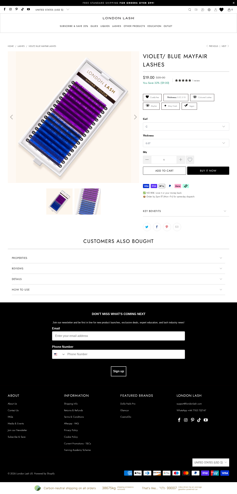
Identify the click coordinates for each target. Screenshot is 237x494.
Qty (145, 152)
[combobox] (59, 354)
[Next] (135, 117)
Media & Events (16, 423)
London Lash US (24, 473)
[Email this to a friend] (177, 227)
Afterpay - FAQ (71, 423)
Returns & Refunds (73, 410)
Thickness (148, 135)
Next (224, 46)
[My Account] (215, 9)
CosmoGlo (125, 417)
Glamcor (124, 410)
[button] (94, 26)
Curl (145, 119)
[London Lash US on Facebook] (4, 9)
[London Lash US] (119, 18)
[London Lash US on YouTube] (28, 9)
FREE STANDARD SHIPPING (118, 3)
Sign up (118, 371)
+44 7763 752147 (197, 410)
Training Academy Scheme (77, 450)
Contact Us (13, 410)
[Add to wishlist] (190, 160)
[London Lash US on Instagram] (10, 9)
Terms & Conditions (74, 417)
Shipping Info (71, 403)
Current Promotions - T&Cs (77, 443)
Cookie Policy (71, 437)
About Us (12, 403)
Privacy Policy (71, 430)
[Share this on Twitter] (147, 227)
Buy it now (208, 171)
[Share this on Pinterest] (167, 227)
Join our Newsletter (17, 430)
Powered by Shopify (44, 473)
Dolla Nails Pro (127, 403)
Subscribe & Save (17, 437)
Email (56, 328)
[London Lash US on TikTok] (22, 9)
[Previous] (12, 117)
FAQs (10, 417)
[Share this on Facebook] (157, 227)
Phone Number (62, 346)
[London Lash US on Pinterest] (16, 9)
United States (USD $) (50, 9)
